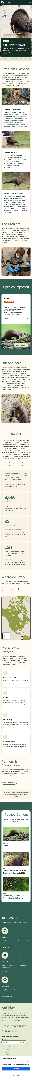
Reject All (16, 1075)
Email (3, 1039)
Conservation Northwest (9, 792)
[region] (16, 1067)
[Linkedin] (6, 1031)
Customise (16, 1072)
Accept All (16, 1068)
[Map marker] (6, 613)
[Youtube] (16, 1031)
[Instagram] (2, 1031)
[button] (30, 2)
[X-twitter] (12, 1031)
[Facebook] (9, 1031)
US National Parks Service (13, 794)
